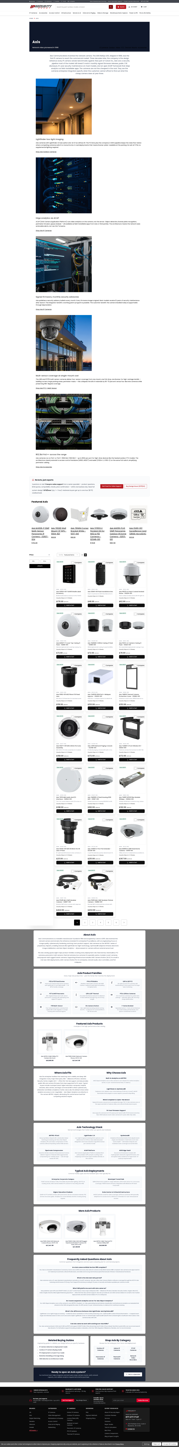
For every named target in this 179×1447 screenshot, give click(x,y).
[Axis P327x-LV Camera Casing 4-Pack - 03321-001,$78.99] (132, 625)
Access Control (54, 13)
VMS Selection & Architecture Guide (51, 1359)
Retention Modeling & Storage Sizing (51, 1356)
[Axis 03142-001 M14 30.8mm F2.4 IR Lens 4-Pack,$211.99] (69, 831)
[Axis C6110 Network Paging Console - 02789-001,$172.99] (100, 728)
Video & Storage (102, 13)
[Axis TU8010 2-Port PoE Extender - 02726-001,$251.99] (100, 831)
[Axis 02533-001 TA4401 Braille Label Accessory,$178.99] (69, 574)
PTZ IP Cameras (133, 1349)
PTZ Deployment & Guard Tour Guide (51, 1353)
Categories (52, 1408)
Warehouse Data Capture (119, 13)
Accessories (43, 13)
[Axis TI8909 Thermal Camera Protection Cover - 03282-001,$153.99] (132, 677)
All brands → (33, 1430)
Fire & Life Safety (145, 13)
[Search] (111, 7)
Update (39, 566)
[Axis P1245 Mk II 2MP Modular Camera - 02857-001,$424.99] (69, 882)
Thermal (128, 47)
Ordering (89, 1408)
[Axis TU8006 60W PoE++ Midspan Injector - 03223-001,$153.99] (100, 677)
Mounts (134, 47)
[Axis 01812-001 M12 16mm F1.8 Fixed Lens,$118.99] (69, 677)
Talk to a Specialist (134, 1374)
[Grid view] (85, 555)
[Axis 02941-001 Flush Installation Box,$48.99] (100, 574)
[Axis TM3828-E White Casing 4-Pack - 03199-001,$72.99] (100, 625)
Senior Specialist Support (115, 1)
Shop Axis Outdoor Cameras (46, 152)
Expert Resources (111, 1408)
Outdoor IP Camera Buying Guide (50, 1350)
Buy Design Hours (81, 1400)
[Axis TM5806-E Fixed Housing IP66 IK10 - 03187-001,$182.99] (100, 779)
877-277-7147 (145, 1)
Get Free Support (68, 1400)
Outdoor (112, 47)
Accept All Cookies (169, 1444)
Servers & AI (77, 13)
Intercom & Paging (89, 13)
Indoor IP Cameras (117, 1349)
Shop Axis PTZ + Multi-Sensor (46, 388)
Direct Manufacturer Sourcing (98, 1)
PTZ (122, 47)
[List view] (82, 555)
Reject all (156, 1444)
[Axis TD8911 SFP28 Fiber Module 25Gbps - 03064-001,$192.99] (132, 779)
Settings (147, 1444)
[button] (69, 605)
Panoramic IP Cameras (100, 1358)
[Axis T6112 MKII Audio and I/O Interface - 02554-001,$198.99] (69, 779)
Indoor (118, 47)
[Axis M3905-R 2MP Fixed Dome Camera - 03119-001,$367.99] (132, 831)
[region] (89, 1391)
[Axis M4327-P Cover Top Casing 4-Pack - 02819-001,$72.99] (69, 625)
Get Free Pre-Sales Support (111, 486)
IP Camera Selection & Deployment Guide (53, 1347)
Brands (32, 1408)
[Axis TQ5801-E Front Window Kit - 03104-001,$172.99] (132, 728)
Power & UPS (133, 13)
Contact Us (131, 1429)
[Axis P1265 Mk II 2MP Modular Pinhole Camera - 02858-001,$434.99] (100, 882)
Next (124, 922)
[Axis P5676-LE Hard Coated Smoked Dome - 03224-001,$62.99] (132, 574)
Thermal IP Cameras (116, 1358)
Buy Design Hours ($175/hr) (135, 486)
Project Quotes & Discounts (131, 1)
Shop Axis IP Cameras (44, 231)
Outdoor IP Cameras (100, 1349)
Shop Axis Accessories (44, 467)
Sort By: (61, 555)
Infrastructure (66, 13)
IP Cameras (33, 13)
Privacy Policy (119, 1444)
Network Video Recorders (133, 1358)
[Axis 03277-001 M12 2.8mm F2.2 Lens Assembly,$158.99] (69, 728)
